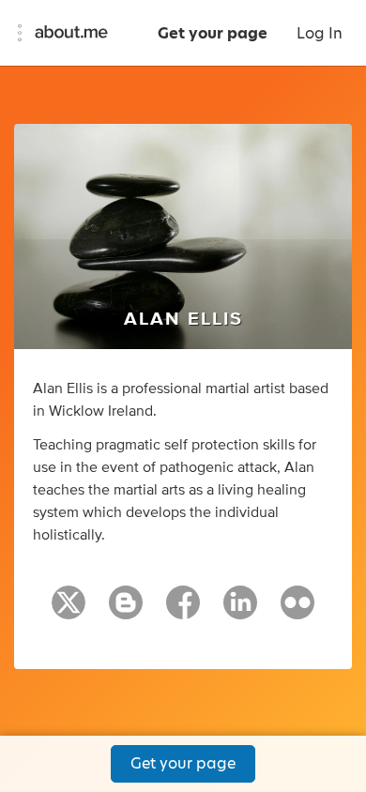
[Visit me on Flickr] (297, 611)
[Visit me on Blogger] (126, 611)
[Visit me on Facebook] (183, 611)
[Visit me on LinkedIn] (240, 611)
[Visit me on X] (68, 611)
